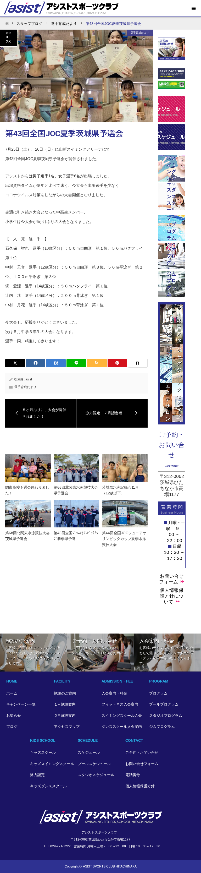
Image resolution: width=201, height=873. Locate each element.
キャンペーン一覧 (21, 704)
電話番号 (132, 775)
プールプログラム (163, 704)
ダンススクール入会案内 (122, 726)
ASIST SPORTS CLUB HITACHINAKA (110, 866)
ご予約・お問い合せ (141, 752)
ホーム (11, 693)
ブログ (11, 726)
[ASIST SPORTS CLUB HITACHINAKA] (101, 821)
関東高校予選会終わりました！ (27, 490)
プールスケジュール (94, 764)
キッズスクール (43, 752)
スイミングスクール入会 (122, 715)
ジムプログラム (162, 726)
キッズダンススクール (48, 786)
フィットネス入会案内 (120, 704)
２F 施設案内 (65, 715)
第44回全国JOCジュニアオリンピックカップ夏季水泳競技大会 (124, 539)
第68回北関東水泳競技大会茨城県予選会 (27, 536)
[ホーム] (7, 22)
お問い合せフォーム (171, 579)
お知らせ (13, 715)
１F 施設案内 (65, 704)
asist (28, 379)
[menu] (193, 9)
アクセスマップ (67, 726)
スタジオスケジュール (96, 775)
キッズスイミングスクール (52, 764)
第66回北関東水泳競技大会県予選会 (76, 490)
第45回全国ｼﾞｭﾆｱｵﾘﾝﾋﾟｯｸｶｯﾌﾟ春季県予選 (76, 536)
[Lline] (76, 363)
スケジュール (89, 752)
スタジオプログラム (165, 715)
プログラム (158, 693)
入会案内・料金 (114, 693)
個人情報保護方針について (171, 596)
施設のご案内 (65, 693)
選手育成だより (140, 32)
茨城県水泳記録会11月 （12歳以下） (122, 490)
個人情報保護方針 (140, 786)
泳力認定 (37, 775)
